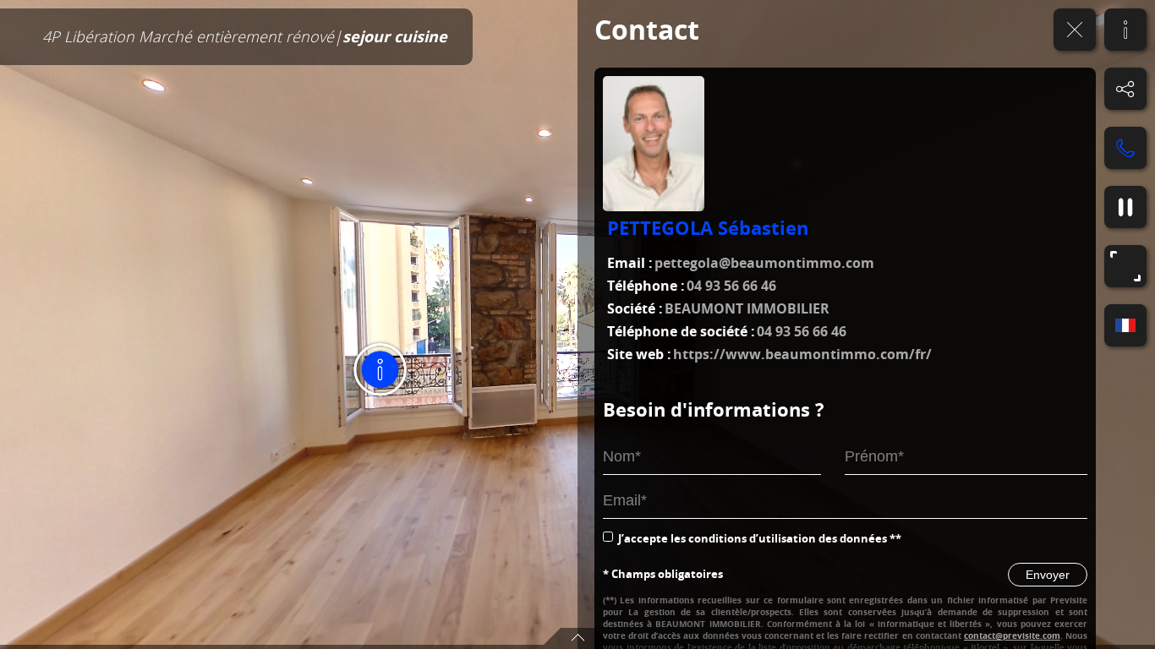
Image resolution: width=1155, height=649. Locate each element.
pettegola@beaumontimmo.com (764, 263)
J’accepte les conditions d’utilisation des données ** (759, 539)
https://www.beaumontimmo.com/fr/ (802, 354)
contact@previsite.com (1012, 635)
